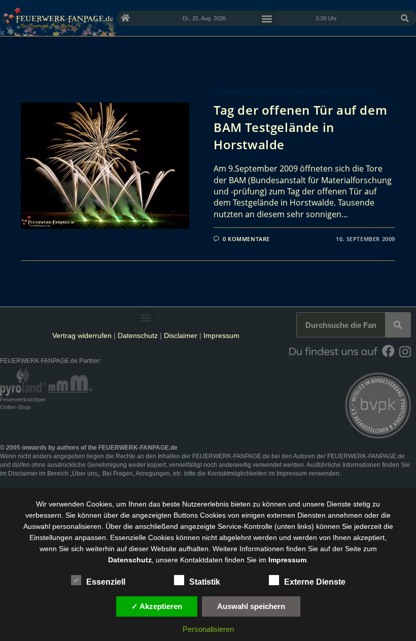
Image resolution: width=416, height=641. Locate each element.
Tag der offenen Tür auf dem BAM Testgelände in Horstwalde (300, 127)
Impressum (221, 335)
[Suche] (397, 325)
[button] (405, 18)
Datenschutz (138, 335)
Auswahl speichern (251, 606)
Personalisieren (208, 629)
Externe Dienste (314, 582)
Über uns (84, 473)
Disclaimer (180, 335)
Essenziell (105, 582)
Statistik (204, 582)
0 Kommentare (246, 239)
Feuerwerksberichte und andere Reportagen (295, 92)
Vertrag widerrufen (82, 335)
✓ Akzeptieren (156, 606)
